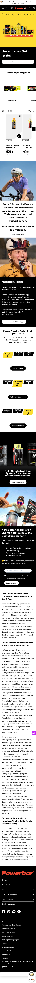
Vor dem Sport (18, 355)
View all (31, 97)
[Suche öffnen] (6, 8)
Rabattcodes (6, 941)
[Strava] (19, 898)
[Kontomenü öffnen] (25, 8)
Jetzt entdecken (18, 221)
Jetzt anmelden (11, 569)
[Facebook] (4, 898)
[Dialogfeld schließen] (33, 961)
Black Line (19, 15)
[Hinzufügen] (19, 122)
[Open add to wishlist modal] (20, 103)
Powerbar (11, 953)
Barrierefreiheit (7, 922)
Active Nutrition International (12, 937)
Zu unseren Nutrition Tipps (14, 308)
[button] (34, 8)
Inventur (5, 945)
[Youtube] (14, 898)
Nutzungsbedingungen (10, 926)
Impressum (6, 930)
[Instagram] (9, 898)
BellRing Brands (8, 933)
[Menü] (3, 8)
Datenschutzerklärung (10, 915)
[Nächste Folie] (33, 33)
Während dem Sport (18, 383)
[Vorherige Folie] (3, 33)
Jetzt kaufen (8, 48)
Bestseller (7, 15)
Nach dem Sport (18, 412)
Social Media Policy (9, 919)
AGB (3, 908)
